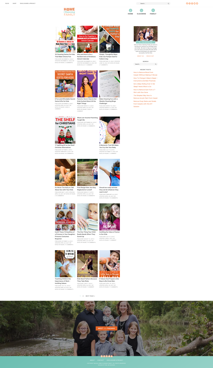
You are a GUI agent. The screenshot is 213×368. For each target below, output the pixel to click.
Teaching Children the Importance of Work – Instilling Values (63, 281)
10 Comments (60, 195)
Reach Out (150, 56)
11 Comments (69, 244)
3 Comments (91, 126)
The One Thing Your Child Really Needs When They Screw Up (86, 234)
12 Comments (69, 289)
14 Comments (91, 242)
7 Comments (104, 64)
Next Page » (90, 296)
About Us (140, 56)
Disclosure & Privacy (28, 3)
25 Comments (69, 153)
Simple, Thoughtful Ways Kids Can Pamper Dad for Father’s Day (108, 56)
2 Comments (69, 62)
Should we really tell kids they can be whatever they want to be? (108, 190)
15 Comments (114, 198)
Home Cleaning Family (69, 11)
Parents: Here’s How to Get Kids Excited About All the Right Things (87, 101)
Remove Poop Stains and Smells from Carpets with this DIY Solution (145, 103)
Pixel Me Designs (110, 365)
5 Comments (91, 195)
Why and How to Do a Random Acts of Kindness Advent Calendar (86, 56)
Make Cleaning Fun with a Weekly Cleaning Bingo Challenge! (108, 101)
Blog (7, 3)
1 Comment (89, 64)
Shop (14, 3)
